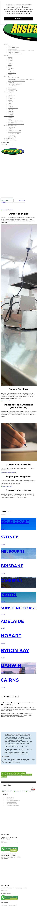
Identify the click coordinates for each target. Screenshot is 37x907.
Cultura (10, 93)
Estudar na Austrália (13, 133)
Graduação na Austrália (12, 803)
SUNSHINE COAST (18, 608)
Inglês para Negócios (13, 47)
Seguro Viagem (12, 89)
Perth (9, 71)
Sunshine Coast (12, 73)
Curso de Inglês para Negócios (13, 800)
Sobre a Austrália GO (13, 78)
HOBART (11, 635)
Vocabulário (11, 114)
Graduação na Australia (14, 52)
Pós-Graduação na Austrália (13, 805)
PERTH (9, 594)
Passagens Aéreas (13, 90)
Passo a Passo (12, 127)
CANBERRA (11, 580)
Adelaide (10, 57)
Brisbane (10, 58)
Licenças (10, 117)
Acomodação (11, 82)
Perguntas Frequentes (10, 125)
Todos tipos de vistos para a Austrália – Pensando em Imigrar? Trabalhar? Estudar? (21, 80)
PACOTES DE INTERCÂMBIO (7, 199)
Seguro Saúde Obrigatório (14, 84)
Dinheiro (10, 87)
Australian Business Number (15, 121)
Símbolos (10, 109)
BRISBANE (12, 565)
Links (9, 119)
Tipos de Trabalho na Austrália (16, 124)
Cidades (6, 55)
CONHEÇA (3, 529)
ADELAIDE (12, 621)
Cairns (9, 62)
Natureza (10, 106)
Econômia (10, 97)
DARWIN (11, 665)
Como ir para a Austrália (14, 132)
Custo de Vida (11, 95)
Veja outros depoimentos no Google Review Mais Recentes (16, 776)
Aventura (10, 128)
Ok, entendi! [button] (18, 18)
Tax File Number (12, 122)
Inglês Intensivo (12, 46)
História (10, 105)
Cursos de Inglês (10, 799)
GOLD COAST (15, 521)
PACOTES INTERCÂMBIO (10, 140)
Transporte (11, 113)
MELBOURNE (13, 551)
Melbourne (10, 70)
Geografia (10, 101)
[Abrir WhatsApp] (32, 902)
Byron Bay (10, 60)
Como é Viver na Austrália (14, 130)
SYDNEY (9, 536)
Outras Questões (12, 136)
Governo (10, 103)
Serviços (6, 76)
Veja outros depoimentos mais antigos (13, 773)
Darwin (9, 65)
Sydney (10, 74)
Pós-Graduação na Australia (15, 54)
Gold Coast (11, 68)
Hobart (9, 66)
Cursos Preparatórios (11, 802)
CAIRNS (10, 680)
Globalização (11, 135)
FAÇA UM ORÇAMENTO (9, 138)
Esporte (10, 100)
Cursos (6, 44)
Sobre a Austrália (8, 92)
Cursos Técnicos (12, 49)
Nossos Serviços (12, 85)
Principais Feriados (13, 108)
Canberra (10, 63)
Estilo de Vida (11, 98)
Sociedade (10, 111)
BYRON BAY (15, 650)
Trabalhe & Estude (9, 116)
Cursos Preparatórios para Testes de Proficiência (21, 50)
